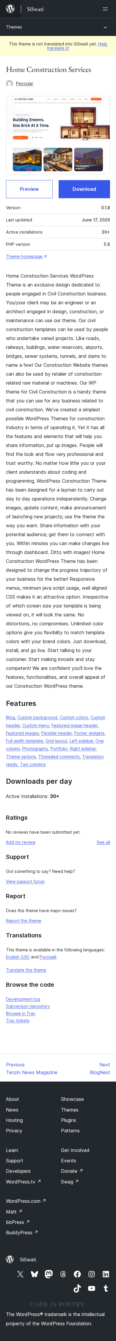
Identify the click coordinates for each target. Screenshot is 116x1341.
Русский (48, 956)
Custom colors (74, 717)
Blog (10, 717)
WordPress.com (26, 1201)
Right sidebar (83, 748)
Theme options (21, 756)
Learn (12, 1150)
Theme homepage (24, 256)
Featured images (22, 733)
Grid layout (56, 740)
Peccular (24, 83)
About (12, 1099)
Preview (29, 189)
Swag (70, 1182)
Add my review (20, 842)
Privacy (14, 1131)
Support (14, 1161)
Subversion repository (28, 1006)
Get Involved (75, 1150)
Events (68, 1161)
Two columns (33, 764)
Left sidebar (81, 740)
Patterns (70, 1131)
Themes (14, 26)
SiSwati (28, 1260)
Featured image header (74, 725)
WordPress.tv (23, 1182)
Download (84, 189)
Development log (23, 999)
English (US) (18, 956)
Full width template (24, 740)
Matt (14, 1212)
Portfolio (59, 748)
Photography (35, 748)
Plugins (68, 1120)
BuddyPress (22, 1232)
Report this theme (23, 920)
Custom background (37, 717)
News (12, 1110)
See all (103, 842)
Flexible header (56, 733)
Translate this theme (26, 969)
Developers (18, 1171)
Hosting (14, 1120)
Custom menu (35, 725)
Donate (72, 1171)
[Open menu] (106, 9)
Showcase (72, 1099)
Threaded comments (59, 756)
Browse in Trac (20, 1013)
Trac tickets (17, 1020)
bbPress (18, 1222)
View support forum (25, 881)
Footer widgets (89, 733)
